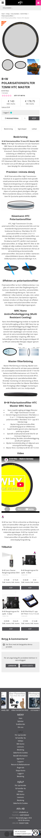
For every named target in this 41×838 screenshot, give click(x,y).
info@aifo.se (23, 812)
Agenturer (20, 759)
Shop (8, 14)
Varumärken (15, 14)
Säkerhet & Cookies (20, 753)
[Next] (38, 66)
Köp (34, 118)
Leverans (20, 747)
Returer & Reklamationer (20, 764)
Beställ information (20, 756)
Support (20, 762)
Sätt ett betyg (19, 95)
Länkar (34, 129)
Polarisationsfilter (7, 16)
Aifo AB (21, 808)
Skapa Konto (20, 770)
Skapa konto (27, 666)
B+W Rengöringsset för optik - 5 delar (10, 612)
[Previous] (2, 702)
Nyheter (21, 721)
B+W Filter (24, 14)
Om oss (20, 727)
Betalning (20, 750)
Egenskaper (22, 129)
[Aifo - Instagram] (4, 834)
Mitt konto (20, 744)
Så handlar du (20, 738)
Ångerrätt (20, 768)
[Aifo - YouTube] (10, 834)
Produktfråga (12, 118)
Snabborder (20, 724)
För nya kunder (20, 735)
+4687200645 (24, 815)
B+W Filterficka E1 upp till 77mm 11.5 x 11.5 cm (30, 612)
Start (3, 14)
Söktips (20, 741)
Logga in (12, 666)
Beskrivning (8, 129)
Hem (20, 718)
